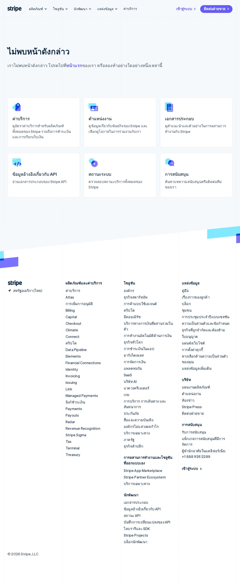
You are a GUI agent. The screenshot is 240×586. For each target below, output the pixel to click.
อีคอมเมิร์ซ (132, 316)
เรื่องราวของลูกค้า (196, 297)
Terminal (73, 448)
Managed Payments (82, 395)
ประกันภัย (131, 413)
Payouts (72, 415)
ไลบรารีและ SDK (137, 528)
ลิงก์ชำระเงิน (75, 402)
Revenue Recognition (83, 428)
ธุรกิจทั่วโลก (133, 342)
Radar (70, 421)
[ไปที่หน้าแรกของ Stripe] (13, 283)
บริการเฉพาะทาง (137, 433)
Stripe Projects (136, 535)
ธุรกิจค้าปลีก (133, 446)
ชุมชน (186, 310)
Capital (71, 316)
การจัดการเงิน (135, 361)
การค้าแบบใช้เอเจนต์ (140, 303)
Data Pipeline (76, 349)
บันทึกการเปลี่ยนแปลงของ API (147, 522)
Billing (70, 310)
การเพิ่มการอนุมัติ (79, 303)
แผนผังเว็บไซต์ (193, 343)
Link (69, 389)
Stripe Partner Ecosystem (145, 477)
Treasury (73, 454)
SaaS (128, 375)
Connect (72, 336)
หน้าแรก (74, 65)
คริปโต (71, 343)
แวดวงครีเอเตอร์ (137, 388)
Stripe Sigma (76, 435)
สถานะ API (132, 515)
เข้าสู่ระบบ (184, 8)
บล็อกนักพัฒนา (135, 541)
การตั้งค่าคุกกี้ (192, 349)
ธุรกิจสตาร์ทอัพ (135, 297)
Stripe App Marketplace (143, 470)
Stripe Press (192, 406)
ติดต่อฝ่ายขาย (214, 8)
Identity (72, 369)
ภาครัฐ (129, 439)
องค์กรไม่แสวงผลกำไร (141, 426)
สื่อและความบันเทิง (138, 420)
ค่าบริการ (130, 8)
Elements (73, 356)
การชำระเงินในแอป (139, 348)
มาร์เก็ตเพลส (134, 355)
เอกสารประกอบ (136, 502)
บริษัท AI (130, 381)
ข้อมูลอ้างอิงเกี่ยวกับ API (142, 509)
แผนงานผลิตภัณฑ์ (196, 387)
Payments (74, 408)
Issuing (71, 382)
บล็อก (186, 303)
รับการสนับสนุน (194, 432)
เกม (127, 394)
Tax (69, 441)
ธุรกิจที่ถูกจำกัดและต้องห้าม (203, 330)
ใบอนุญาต (190, 336)
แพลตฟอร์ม (133, 368)
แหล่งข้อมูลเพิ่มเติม (197, 368)
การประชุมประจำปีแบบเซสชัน (205, 316)
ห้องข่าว (188, 400)
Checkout (74, 323)
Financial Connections (83, 362)
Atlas (70, 297)
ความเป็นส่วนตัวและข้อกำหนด (205, 323)
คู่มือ (185, 290)
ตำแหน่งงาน (191, 393)
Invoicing (73, 375)
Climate (72, 330)
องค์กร (129, 290)
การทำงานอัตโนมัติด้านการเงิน (148, 335)
